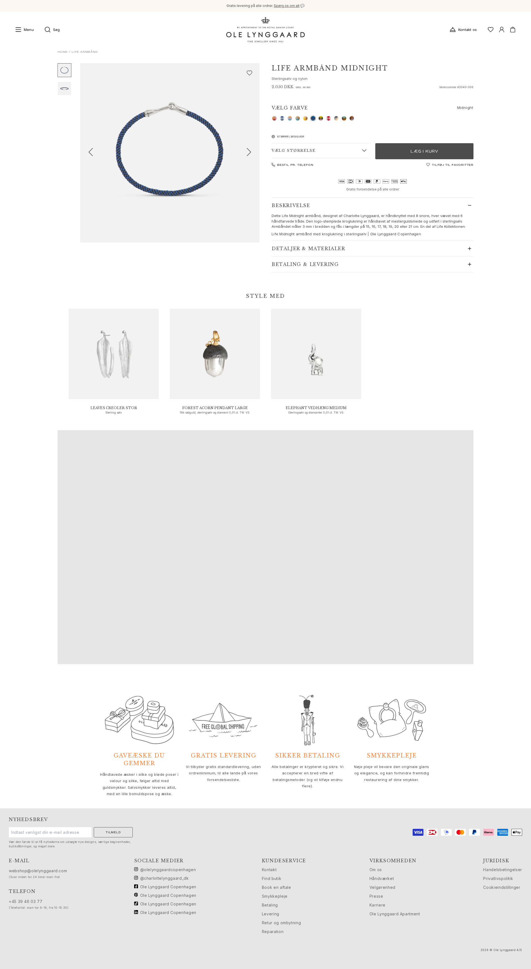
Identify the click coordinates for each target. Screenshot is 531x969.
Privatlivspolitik (498, 878)
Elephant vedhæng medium (316, 408)
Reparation (272, 931)
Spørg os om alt (287, 6)
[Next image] (251, 152)
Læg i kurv (424, 151)
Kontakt (269, 869)
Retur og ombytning (281, 922)
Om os (375, 869)
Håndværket (381, 878)
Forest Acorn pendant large (215, 408)
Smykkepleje (275, 896)
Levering (270, 913)
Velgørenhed (382, 887)
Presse (376, 896)
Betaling (270, 905)
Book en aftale (276, 887)
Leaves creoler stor (113, 408)
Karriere (377, 905)
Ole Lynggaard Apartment (394, 913)
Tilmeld (113, 832)
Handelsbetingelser (502, 869)
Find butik (271, 878)
